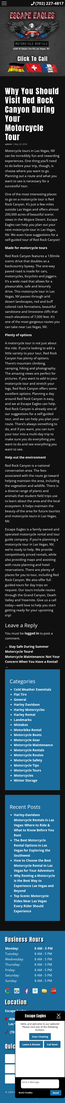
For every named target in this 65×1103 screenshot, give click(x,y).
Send (56, 1092)
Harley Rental (24, 715)
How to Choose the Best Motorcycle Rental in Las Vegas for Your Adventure (34, 865)
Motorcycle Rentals (29, 750)
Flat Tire (20, 694)
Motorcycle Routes (28, 755)
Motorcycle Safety (28, 760)
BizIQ (21, 1092)
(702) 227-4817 (49, 3)
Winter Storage (25, 780)
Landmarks (23, 720)
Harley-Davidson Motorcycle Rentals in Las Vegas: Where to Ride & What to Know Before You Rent (34, 825)
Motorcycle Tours (27, 770)
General (20, 699)
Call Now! (52, 1044)
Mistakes (21, 725)
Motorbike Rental (28, 730)
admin (8, 144)
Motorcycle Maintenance (33, 745)
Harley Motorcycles (29, 710)
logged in (32, 633)
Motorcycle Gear (27, 740)
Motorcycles (23, 775)
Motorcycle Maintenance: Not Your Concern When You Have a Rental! (32, 662)
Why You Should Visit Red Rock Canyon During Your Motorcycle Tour (32, 114)
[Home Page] (32, 30)
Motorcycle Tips (26, 765)
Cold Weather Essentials (32, 689)
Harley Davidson (27, 704)
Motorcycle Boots (28, 735)
